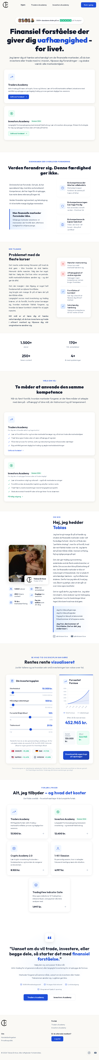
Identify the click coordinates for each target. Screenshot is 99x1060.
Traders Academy (39, 5)
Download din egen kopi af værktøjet (76, 755)
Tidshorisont (15, 725)
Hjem (23, 5)
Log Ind (57, 1039)
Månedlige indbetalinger (19, 701)
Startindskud (15, 688)
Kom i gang (88, 5)
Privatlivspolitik (7, 1040)
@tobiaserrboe (62, 636)
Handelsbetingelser (8, 1037)
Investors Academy (61, 5)
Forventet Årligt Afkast (19, 713)
